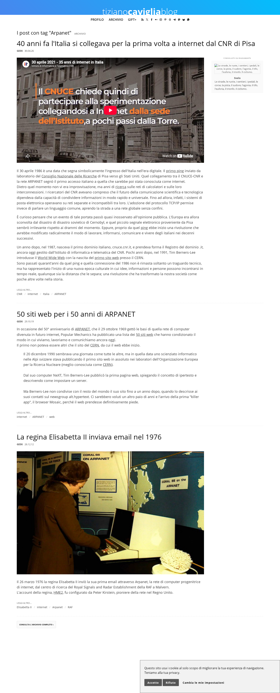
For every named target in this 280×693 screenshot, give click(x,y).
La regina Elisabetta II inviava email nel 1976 (89, 437)
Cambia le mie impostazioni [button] (203, 682)
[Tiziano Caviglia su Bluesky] (183, 19)
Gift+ (132, 19)
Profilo (97, 19)
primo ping (175, 170)
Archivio (116, 19)
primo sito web (107, 257)
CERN (94, 345)
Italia (46, 294)
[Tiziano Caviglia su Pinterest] (165, 19)
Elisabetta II (24, 607)
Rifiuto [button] (171, 682)
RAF (70, 607)
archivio (80, 33)
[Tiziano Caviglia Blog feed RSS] (142, 19)
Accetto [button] (153, 682)
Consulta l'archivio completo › (36, 624)
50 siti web (144, 334)
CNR (19, 294)
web (52, 417)
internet (33, 294)
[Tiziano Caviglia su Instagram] (161, 19)
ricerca (120, 186)
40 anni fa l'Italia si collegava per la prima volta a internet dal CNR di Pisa (136, 43)
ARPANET (60, 294)
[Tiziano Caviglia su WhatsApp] (188, 19)
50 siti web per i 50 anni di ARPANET (76, 314)
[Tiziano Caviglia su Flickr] (156, 19)
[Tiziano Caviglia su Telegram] (174, 19)
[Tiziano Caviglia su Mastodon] (179, 19)
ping (144, 227)
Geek (20, 50)
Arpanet (57, 607)
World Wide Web (51, 257)
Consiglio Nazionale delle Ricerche (69, 176)
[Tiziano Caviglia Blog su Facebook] (151, 19)
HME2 (58, 592)
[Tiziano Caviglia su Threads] (170, 19)
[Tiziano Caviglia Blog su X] (147, 19)
